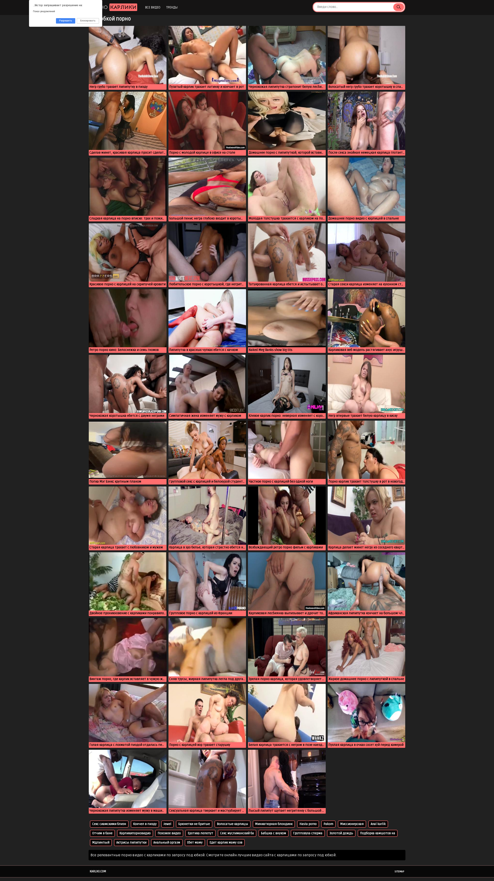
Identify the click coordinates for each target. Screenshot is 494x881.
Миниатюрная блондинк (274, 824)
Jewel (167, 824)
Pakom (328, 824)
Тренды (172, 7)
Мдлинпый (100, 843)
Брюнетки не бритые (194, 824)
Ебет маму (195, 843)
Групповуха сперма (307, 833)
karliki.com (98, 871)
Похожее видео (169, 833)
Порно (112, 7)
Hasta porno (308, 824)
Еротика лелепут (200, 833)
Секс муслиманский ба (237, 833)
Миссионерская (352, 824)
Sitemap (399, 871)
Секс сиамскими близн (109, 824)
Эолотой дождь (341, 833)
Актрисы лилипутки (131, 843)
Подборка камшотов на (377, 833)
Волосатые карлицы (232, 824)
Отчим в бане (102, 833)
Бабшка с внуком (273, 833)
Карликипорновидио (135, 833)
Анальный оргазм (166, 843)
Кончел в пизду (145, 824)
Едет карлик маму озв (226, 843)
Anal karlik (378, 824)
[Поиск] (398, 7)
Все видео (152, 7)
